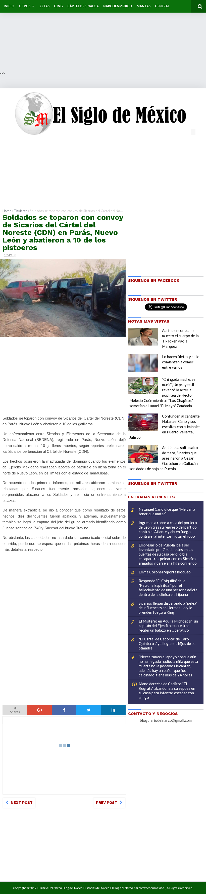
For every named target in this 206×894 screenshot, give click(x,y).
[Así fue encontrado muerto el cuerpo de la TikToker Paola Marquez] (143, 337)
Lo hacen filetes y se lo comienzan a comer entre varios (180, 361)
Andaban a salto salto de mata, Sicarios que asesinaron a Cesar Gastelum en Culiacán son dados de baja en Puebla (163, 458)
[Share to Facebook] (64, 710)
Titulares (20, 211)
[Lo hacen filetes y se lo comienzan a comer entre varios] (143, 363)
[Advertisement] (103, 35)
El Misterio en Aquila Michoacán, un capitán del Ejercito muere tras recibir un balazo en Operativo (168, 625)
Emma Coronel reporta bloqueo (165, 572)
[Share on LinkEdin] (113, 710)
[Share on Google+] (39, 710)
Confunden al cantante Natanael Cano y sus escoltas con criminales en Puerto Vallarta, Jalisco (164, 426)
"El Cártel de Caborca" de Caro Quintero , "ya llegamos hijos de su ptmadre (167, 643)
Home (7, 211)
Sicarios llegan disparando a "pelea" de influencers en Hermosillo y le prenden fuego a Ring (168, 607)
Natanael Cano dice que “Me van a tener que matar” (167, 511)
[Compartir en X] (88, 710)
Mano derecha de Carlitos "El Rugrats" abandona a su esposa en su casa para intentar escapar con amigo (167, 690)
